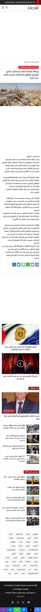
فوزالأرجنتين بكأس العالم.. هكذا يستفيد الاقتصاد (14, 478)
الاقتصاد (13, 542)
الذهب (13, 546)
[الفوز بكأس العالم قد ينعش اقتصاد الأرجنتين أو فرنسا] (33, 500)
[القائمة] (3, 8)
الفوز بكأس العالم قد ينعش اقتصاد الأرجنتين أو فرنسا (15, 498)
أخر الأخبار (27, 62)
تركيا (20, 562)
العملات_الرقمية (33, 558)
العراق (14, 554)
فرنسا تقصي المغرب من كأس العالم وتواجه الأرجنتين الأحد (15, 519)
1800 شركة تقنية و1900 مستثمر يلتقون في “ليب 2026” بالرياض (14, 426)
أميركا (36, 538)
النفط (7, 558)
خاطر (24, 565)
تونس (14, 562)
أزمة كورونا (19, 534)
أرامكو (27, 534)
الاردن (20, 542)
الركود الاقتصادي (33, 550)
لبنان (23, 573)
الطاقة (28, 554)
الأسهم (36, 542)
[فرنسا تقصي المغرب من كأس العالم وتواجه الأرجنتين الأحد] (33, 521)
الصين (36, 554)
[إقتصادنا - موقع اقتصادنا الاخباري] (30, 7)
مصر (9, 573)
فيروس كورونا (21, 569)
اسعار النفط (20, 538)
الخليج (28, 546)
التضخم (35, 546)
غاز (30, 569)
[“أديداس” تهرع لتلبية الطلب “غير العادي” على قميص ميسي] (33, 511)
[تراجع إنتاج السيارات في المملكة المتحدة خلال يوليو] (33, 449)
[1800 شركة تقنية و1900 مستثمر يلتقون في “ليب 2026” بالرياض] (33, 428)
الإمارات (28, 542)
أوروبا (29, 538)
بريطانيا (28, 562)
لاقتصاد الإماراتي (33, 573)
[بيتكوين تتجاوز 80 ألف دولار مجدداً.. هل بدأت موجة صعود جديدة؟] (33, 439)
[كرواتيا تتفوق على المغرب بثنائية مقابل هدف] (33, 490)
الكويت (15, 558)
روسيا (36, 569)
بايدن (36, 562)
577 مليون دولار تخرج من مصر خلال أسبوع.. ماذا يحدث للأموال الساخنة (14, 459)
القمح (22, 558)
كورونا (6, 569)
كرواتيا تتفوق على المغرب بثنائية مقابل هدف (16, 488)
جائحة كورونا (34, 565)
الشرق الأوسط (24, 67)
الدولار (20, 546)
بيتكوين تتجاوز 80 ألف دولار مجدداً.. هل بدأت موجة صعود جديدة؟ (15, 438)
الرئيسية (34, 62)
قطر (12, 569)
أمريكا (10, 534)
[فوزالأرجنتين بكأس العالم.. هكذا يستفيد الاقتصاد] (33, 480)
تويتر (6, 562)
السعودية (22, 550)
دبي (7, 565)
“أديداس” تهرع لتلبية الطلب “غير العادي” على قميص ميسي (13, 509)
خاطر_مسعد (16, 565)
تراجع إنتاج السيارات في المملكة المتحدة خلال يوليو (14, 447)
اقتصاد (11, 538)
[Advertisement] (20, 33)
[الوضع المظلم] (7, 8)
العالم (21, 554)
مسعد (16, 573)
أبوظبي (35, 534)
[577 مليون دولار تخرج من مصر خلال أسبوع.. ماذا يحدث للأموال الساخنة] (33, 459)
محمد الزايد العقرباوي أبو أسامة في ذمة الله (21, 417)
